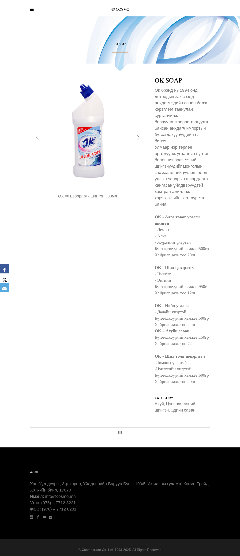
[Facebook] (4, 268)
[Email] (4, 287)
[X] (4, 278)
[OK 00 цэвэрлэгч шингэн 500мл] (87, 190)
